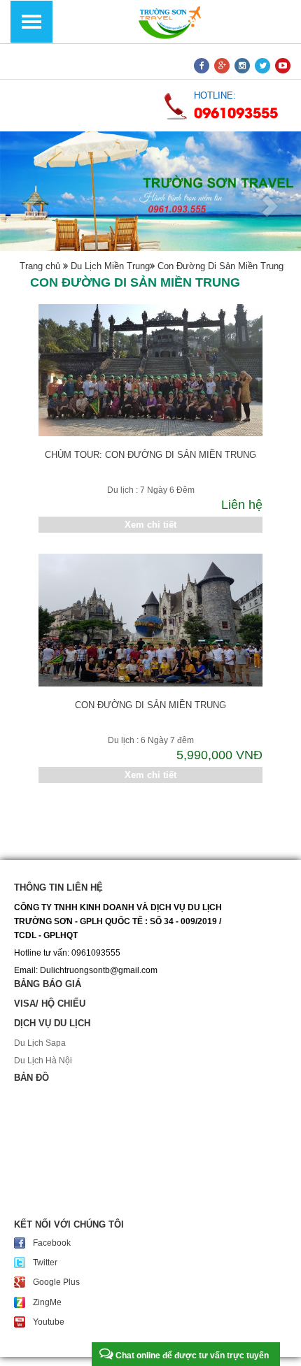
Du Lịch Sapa (40, 1043)
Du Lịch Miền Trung (109, 266)
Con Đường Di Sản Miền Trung (219, 266)
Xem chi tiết (150, 524)
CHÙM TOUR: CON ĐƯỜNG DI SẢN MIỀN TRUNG (150, 455)
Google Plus (56, 1282)
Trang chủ (40, 266)
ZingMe (47, 1302)
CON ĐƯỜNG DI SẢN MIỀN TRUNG (150, 705)
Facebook (52, 1243)
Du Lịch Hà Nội (43, 1060)
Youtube (48, 1322)
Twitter (45, 1262)
